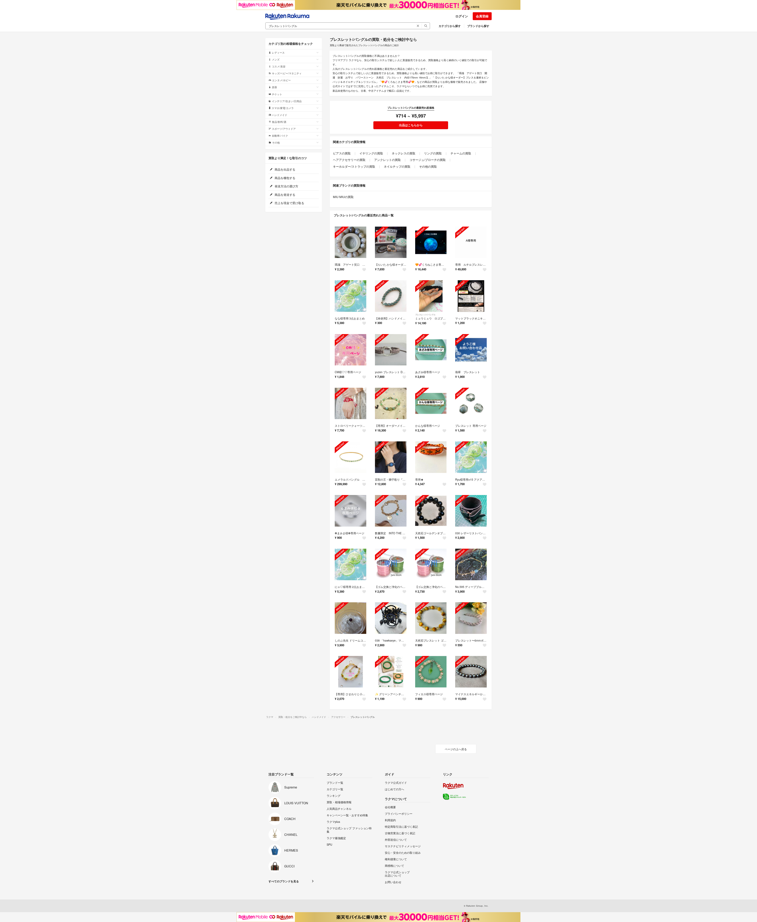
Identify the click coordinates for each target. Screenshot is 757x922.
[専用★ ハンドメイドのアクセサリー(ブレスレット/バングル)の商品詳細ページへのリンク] (431, 457)
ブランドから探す (478, 26)
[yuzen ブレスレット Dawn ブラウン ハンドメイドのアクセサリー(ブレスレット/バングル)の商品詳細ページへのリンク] (390, 350)
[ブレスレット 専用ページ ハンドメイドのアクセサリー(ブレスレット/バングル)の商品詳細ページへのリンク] (471, 403)
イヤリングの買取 (371, 153)
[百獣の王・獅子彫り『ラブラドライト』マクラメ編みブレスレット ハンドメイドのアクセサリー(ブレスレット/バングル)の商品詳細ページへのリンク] (390, 457)
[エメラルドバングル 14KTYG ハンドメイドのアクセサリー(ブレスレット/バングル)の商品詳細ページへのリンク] (350, 457)
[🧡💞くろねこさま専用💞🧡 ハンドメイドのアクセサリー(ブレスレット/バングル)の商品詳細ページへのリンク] (431, 242)
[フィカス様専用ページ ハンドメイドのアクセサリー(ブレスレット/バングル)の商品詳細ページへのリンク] (431, 672)
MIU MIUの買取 (343, 197)
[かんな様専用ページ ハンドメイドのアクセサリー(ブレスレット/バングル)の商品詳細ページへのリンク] (431, 403)
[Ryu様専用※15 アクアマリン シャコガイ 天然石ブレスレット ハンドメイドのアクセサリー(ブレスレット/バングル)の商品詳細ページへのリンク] (471, 457)
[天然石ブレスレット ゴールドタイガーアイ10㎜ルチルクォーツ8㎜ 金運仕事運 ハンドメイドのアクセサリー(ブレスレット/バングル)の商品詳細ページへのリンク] (431, 618)
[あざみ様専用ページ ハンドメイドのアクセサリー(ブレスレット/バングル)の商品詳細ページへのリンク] (431, 350)
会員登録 (482, 16)
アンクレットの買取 (387, 160)
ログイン (461, 16)
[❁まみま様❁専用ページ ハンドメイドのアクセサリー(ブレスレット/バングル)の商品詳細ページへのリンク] (350, 511)
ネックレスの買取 (403, 153)
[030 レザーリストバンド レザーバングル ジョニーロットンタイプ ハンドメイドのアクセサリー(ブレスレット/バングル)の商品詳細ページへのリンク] (471, 511)
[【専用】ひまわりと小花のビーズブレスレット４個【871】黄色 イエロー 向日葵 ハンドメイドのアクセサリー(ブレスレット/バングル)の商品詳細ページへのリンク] (350, 672)
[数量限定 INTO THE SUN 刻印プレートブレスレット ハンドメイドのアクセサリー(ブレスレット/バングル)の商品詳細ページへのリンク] (390, 511)
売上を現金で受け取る (289, 203)
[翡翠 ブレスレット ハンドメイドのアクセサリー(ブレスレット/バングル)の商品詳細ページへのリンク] (471, 350)
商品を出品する (284, 169)
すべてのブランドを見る (283, 881)
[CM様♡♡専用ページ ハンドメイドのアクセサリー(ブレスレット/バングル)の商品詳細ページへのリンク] (350, 350)
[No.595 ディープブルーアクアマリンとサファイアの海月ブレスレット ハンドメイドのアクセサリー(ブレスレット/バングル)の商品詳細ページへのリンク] (471, 564)
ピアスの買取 (342, 153)
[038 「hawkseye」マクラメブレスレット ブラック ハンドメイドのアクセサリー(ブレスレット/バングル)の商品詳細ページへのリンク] (390, 618)
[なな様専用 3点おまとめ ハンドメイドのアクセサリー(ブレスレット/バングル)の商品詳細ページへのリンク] (350, 296)
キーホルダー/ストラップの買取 (354, 166)
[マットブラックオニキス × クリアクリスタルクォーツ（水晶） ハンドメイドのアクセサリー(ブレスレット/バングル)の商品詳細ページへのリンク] (471, 296)
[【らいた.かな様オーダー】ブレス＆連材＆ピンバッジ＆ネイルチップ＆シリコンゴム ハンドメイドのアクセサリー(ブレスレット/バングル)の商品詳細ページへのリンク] (390, 242)
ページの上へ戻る (456, 749)
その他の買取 (428, 166)
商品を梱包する (284, 178)
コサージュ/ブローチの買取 (427, 160)
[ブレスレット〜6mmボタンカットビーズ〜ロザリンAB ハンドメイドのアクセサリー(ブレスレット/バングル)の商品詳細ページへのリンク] (471, 618)
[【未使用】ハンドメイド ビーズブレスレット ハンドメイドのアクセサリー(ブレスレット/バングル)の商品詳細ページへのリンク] (390, 296)
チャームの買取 (460, 153)
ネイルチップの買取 (397, 166)
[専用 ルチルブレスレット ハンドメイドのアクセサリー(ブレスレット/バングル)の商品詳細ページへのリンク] (471, 242)
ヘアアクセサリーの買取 (349, 160)
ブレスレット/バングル (425, 314)
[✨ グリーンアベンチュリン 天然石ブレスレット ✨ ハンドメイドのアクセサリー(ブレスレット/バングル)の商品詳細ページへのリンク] (390, 672)
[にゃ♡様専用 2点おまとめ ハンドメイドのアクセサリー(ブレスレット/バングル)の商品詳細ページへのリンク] (350, 564)
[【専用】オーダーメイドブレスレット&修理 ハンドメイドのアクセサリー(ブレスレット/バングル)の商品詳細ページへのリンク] (390, 403)
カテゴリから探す (450, 26)
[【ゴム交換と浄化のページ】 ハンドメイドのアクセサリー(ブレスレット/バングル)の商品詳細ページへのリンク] (390, 564)
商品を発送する (284, 194)
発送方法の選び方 (286, 186)
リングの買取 (433, 153)
